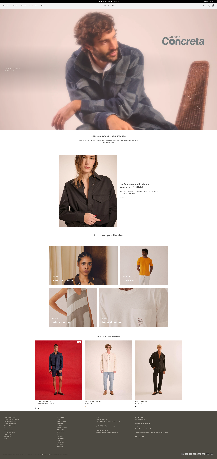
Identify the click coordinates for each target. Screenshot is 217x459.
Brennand (59, 434)
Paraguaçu (60, 423)
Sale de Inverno (33, 5)
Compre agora (9, 70)
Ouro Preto (60, 444)
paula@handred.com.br (162, 432)
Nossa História (7, 434)
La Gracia (59, 440)
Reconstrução (7, 436)
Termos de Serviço (8, 428)
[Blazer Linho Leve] (158, 370)
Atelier (59, 433)
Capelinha (60, 436)
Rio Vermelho (60, 442)
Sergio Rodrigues (62, 427)
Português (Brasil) (208, 1)
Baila (58, 419)
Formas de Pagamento (9, 417)
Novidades (6, 5)
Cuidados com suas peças (10, 421)
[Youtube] (143, 436)
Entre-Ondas (60, 429)
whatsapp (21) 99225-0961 (142, 423)
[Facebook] (136, 436)
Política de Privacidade (9, 425)
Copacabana (60, 438)
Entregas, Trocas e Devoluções (11, 419)
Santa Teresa (60, 431)
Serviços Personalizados (10, 423)
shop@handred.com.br (141, 419)
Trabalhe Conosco (8, 430)
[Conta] (208, 6)
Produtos (23, 5)
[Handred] (108, 6)
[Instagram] (139, 436)
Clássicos (15, 5)
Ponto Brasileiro (61, 421)
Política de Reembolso (9, 432)
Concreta (59, 425)
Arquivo (43, 5)
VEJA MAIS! (122, 197)
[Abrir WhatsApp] (212, 454)
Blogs (5, 438)
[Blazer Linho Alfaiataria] (108, 370)
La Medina (60, 446)
